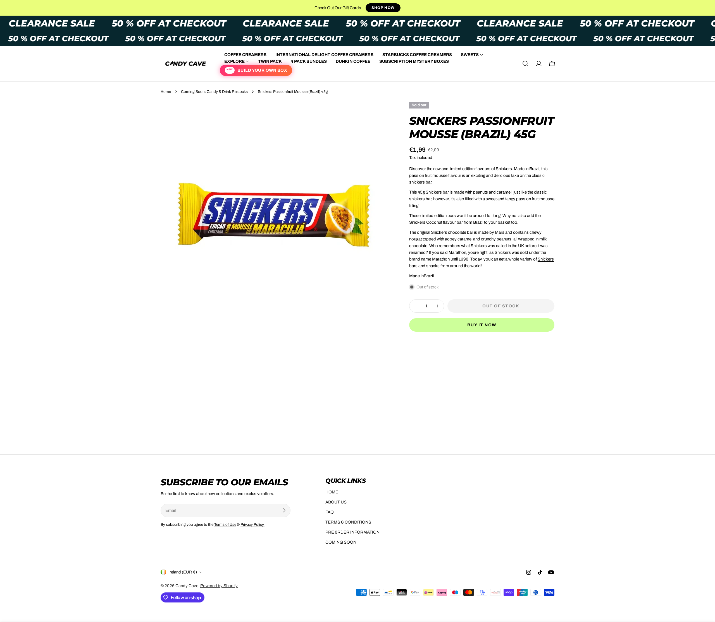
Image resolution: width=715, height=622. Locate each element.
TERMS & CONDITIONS (348, 522)
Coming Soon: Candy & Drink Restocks (214, 92)
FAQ (329, 512)
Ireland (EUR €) (182, 572)
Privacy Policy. (252, 524)
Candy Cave (186, 586)
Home (166, 92)
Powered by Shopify (219, 586)
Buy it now (481, 325)
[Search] (525, 63)
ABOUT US (336, 502)
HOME (331, 492)
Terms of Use (225, 524)
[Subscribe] (284, 510)
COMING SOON (340, 542)
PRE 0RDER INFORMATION (352, 532)
